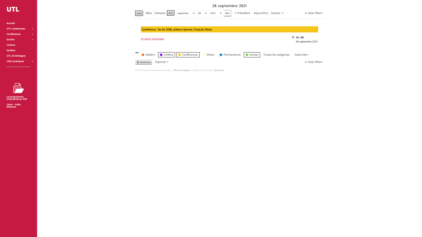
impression (143, 63)
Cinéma (11, 45)
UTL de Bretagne (16, 56)
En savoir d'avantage (152, 38)
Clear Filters (315, 13)
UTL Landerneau (16, 28)
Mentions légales (182, 70)
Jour (170, 13)
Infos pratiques (15, 61)
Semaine (160, 13)
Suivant (275, 13)
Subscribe (301, 54)
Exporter (160, 62)
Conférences (14, 34)
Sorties (11, 39)
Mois (149, 13)
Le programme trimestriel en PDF (17, 98)
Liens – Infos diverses (14, 105)
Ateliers (11, 50)
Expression (218, 70)
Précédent (243, 13)
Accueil (11, 23)
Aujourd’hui (261, 13)
